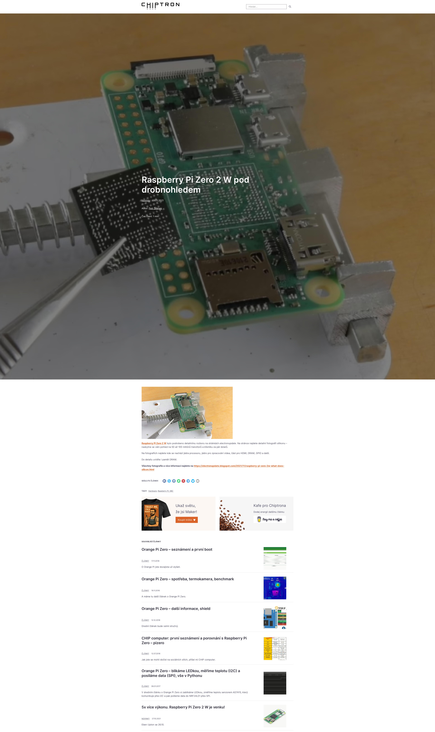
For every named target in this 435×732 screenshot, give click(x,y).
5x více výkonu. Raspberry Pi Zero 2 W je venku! (183, 707)
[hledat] (290, 6)
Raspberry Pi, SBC (165, 491)
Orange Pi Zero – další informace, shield (176, 608)
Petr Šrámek (155, 208)
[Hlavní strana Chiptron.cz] (160, 7)
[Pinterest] (183, 481)
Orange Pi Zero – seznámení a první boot (177, 549)
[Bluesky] (193, 481)
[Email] (197, 481)
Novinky (146, 200)
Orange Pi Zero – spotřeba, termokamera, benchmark (188, 579)
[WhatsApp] (178, 481)
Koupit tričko (185, 519)
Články (145, 561)
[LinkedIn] (174, 481)
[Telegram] (188, 481)
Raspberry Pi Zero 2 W (154, 443)
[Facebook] (164, 481)
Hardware (152, 491)
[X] (169, 481)
